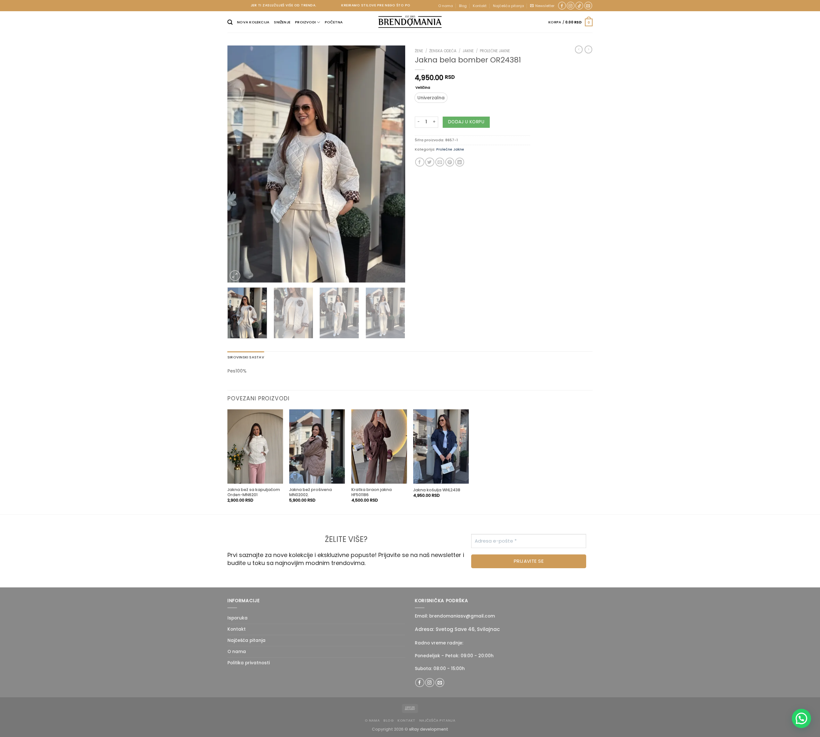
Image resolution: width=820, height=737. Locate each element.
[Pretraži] (230, 22)
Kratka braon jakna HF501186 (371, 492)
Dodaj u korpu (466, 122)
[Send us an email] (588, 6)
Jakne (468, 50)
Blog (463, 5)
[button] (801, 718)
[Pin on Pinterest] (449, 162)
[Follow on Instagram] (571, 6)
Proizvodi (305, 22)
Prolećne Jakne (495, 50)
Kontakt (480, 5)
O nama (445, 5)
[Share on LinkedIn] (459, 162)
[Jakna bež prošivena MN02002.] (317, 446)
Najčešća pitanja (508, 5)
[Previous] (239, 164)
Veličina (422, 88)
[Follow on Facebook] (562, 6)
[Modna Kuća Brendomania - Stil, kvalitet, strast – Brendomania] (410, 21)
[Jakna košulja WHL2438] (441, 446)
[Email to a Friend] (439, 162)
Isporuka (237, 618)
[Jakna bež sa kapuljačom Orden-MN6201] (255, 446)
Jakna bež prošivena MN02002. (310, 492)
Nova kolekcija (253, 22)
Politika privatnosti (248, 663)
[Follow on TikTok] (579, 6)
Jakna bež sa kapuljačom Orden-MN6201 (253, 492)
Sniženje (282, 22)
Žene (419, 50)
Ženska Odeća (442, 50)
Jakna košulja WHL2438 (436, 490)
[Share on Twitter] (429, 162)
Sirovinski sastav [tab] (245, 357)
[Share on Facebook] (419, 162)
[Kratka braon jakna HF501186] (379, 446)
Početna (334, 22)
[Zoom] (235, 275)
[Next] (393, 164)
